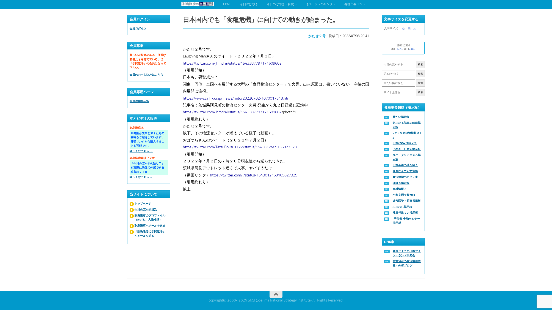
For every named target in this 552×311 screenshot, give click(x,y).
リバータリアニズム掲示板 (407, 157)
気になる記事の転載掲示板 (407, 125)
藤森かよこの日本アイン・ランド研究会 (407, 253)
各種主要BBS (353, 4)
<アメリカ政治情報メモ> (407, 135)
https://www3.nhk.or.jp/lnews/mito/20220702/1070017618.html (237, 98)
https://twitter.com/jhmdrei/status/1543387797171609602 (232, 63)
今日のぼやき (249, 4)
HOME (227, 4)
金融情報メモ (401, 188)
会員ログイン (138, 28)
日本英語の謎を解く (405, 165)
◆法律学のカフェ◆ (405, 177)
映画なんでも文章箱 (405, 171)
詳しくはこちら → (141, 151)
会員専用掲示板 (139, 101)
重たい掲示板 (401, 117)
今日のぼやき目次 (146, 209)
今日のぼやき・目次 (280, 4)
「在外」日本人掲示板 (407, 149)
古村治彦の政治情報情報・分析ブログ (407, 263)
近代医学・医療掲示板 (407, 200)
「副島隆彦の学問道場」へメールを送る (150, 233)
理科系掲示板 (401, 183)
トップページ (143, 203)
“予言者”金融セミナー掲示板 (406, 221)
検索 (420, 64)
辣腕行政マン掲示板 (405, 212)
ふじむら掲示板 (402, 206)
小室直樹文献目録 (404, 195)
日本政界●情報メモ (405, 143)
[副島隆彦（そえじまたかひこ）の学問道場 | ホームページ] (197, 4)
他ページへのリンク (319, 4)
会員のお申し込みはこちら (146, 74)
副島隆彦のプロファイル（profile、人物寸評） (150, 217)
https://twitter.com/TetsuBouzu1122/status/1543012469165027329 (240, 147)
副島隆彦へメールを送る (150, 225)
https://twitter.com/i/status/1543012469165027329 (253, 175)
